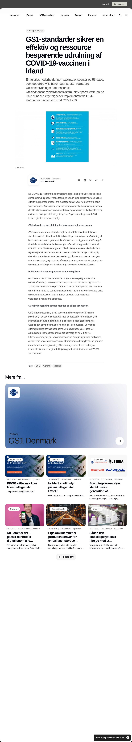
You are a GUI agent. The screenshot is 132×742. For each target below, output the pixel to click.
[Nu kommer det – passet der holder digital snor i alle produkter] (24, 527)
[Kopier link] (102, 180)
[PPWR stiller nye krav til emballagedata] (24, 474)
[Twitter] (90, 180)
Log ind (105, 4)
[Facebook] (79, 180)
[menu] (126, 15)
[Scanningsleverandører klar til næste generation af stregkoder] (107, 477)
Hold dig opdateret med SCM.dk (110, 738)
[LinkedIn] (84, 180)
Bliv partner (119, 4)
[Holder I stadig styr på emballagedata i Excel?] (66, 476)
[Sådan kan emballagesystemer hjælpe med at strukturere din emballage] (107, 527)
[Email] (96, 180)
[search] (120, 15)
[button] (120, 441)
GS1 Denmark (47, 181)
